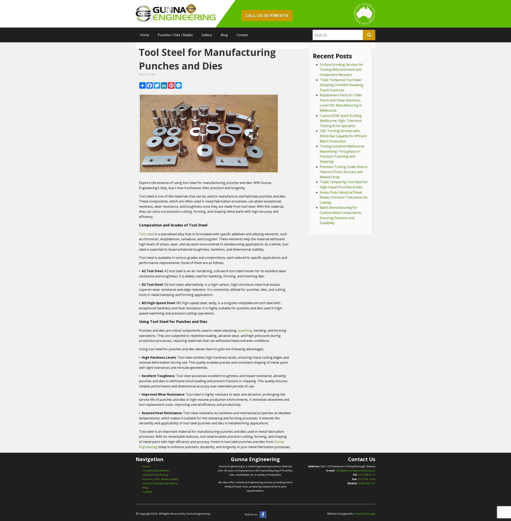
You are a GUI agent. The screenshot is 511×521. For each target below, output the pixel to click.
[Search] (369, 35)
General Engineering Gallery (160, 483)
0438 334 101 (366, 483)
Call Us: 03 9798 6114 (267, 15)
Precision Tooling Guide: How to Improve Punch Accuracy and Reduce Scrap (344, 172)
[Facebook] (262, 514)
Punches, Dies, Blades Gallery (161, 479)
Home (144, 35)
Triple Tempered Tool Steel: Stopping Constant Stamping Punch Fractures (341, 85)
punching (245, 330)
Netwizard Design (364, 513)
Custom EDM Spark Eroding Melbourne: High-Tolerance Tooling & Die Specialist (340, 120)
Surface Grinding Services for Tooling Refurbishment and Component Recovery (341, 69)
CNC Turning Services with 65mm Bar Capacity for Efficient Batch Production (343, 136)
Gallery (207, 35)
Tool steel (146, 234)
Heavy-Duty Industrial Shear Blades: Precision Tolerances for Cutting (344, 197)
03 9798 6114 (366, 474)
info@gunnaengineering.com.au (355, 470)
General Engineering (155, 474)
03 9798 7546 (366, 479)
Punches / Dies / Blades (175, 35)
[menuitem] (144, 35)
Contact (242, 35)
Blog (224, 35)
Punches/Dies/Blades (156, 470)
